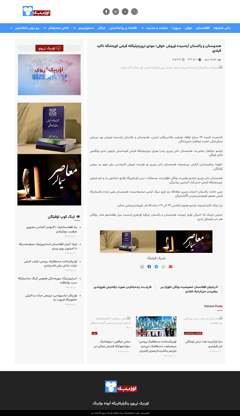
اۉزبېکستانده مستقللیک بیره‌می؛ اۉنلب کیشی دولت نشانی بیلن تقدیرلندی (50, 263)
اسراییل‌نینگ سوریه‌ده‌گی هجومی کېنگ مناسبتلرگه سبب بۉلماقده (47, 280)
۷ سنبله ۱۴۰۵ (215, 351)
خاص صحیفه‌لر (58, 28)
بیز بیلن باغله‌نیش (27, 28)
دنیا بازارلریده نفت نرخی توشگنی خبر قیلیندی (204, 344)
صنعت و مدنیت (157, 28)
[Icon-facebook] (106, 11)
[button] (49, 74)
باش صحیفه (222, 28)
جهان (188, 28)
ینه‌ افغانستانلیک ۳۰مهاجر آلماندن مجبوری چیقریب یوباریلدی (51, 229)
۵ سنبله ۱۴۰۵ (71, 270)
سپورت (176, 28)
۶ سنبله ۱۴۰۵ (71, 304)
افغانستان (203, 28)
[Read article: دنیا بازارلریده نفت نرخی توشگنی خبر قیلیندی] (202, 326)
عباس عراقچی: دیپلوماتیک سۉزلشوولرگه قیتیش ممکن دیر (112, 344)
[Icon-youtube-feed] (134, 11)
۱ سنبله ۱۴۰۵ (71, 287)
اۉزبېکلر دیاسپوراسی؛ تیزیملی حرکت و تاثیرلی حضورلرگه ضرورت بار (51, 297)
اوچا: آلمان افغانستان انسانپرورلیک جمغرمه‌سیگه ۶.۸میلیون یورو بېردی (48, 246)
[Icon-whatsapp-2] (115, 11)
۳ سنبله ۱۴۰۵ (71, 236)
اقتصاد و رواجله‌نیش (123, 28)
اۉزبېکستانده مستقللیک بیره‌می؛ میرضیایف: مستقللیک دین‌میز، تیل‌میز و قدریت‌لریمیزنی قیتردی (157, 346)
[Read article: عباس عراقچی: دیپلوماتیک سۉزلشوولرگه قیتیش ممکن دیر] (110, 326)
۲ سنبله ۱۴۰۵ (71, 253)
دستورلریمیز (86, 28)
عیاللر (101, 28)
